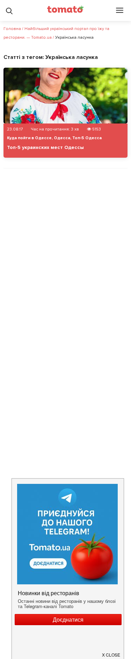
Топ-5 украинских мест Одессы (45, 147)
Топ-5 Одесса (87, 138)
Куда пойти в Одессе (29, 138)
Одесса (62, 138)
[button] (111, 652)
